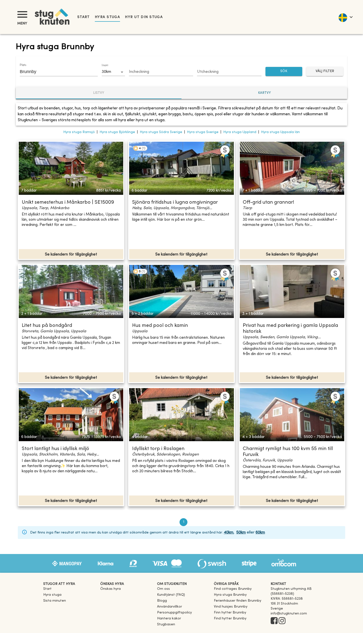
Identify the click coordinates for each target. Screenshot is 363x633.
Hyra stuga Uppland (239, 132)
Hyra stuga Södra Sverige (161, 132)
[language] (345, 17)
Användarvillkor (169, 606)
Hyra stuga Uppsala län (280, 132)
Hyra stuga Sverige (203, 132)
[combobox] (55, 71)
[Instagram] (282, 621)
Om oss (163, 589)
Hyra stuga (107, 17)
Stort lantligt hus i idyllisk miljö (55, 449)
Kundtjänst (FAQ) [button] (171, 594)
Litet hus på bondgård (47, 325)
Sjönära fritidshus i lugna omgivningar (175, 202)
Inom (105, 65)
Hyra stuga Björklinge (117, 132)
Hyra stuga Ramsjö (79, 132)
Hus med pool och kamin (160, 325)
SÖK (283, 71)
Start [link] (83, 17)
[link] (233, 589)
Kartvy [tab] (264, 93)
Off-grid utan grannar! (268, 202)
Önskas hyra (110, 589)
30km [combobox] (106, 72)
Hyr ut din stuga (144, 17)
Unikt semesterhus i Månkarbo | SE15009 (68, 202)
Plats (23, 65)
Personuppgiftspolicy (174, 612)
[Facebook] (274, 621)
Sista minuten (54, 600)
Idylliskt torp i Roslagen (158, 449)
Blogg (162, 600)
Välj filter (325, 71)
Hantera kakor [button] (169, 618)
